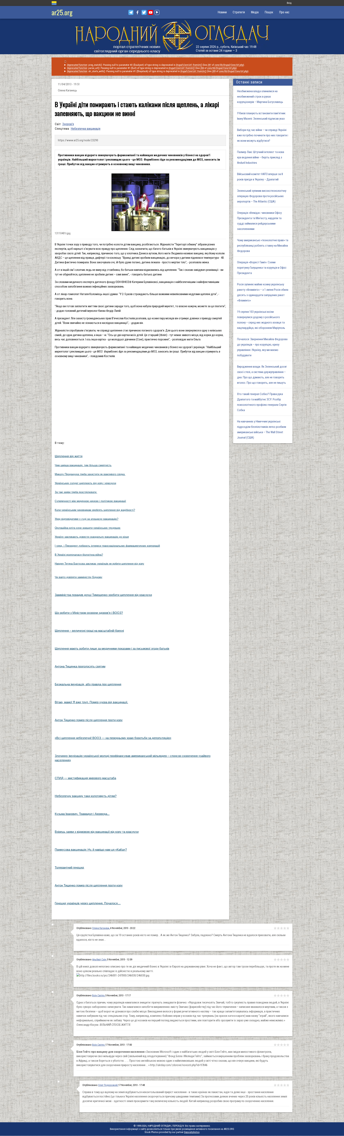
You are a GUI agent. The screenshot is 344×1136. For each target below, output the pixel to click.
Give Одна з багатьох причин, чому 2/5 (278, 995)
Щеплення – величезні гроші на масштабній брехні (89, 630)
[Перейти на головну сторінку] (172, 36)
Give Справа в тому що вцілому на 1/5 (275, 1085)
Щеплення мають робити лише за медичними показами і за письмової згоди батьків (112, 648)
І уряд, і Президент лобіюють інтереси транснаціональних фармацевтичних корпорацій (107, 545)
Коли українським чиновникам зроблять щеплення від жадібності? (95, 509)
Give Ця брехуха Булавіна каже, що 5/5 (287, 928)
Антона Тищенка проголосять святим (80, 666)
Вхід (289, 2)
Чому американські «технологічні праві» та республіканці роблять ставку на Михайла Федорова (262, 245)
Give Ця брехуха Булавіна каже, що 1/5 (275, 928)
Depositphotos (191, 1132)
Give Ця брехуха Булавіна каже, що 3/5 (281, 928)
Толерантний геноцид (69, 867)
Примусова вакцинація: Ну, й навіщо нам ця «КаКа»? (91, 849)
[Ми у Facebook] (137, 12)
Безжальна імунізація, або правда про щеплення (88, 684)
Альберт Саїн (99, 959)
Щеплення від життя (68, 456)
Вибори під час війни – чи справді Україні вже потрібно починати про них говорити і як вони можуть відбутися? (262, 135)
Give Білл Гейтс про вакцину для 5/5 (287, 1044)
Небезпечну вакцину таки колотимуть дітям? (85, 796)
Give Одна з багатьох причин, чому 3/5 (281, 995)
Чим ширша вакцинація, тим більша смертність (83, 465)
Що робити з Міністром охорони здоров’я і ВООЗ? (89, 612)
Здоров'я (68, 124)
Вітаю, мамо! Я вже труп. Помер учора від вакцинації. (91, 702)
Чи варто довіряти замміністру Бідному (78, 577)
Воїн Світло (98, 995)
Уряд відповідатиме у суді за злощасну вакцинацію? (86, 518)
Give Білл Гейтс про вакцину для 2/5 (278, 1044)
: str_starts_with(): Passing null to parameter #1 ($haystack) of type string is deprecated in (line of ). (158, 71)
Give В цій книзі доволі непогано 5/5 (287, 959)
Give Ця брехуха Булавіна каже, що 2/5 (278, 928)
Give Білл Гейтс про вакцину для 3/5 (281, 1044)
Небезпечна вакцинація (85, 129)
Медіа (255, 12)
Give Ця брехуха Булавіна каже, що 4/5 (284, 928)
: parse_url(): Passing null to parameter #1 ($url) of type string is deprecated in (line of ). (152, 68)
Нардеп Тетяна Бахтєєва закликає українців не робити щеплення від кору (99, 563)
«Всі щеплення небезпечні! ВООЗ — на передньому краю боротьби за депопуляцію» (113, 738)
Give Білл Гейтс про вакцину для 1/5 (275, 1044)
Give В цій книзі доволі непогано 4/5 (284, 959)
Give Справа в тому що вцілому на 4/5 (284, 1085)
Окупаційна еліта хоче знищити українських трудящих (87, 527)
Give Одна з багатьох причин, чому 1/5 (275, 995)
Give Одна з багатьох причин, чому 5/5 (287, 995)
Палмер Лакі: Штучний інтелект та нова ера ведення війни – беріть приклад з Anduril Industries (260, 157)
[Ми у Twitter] (144, 12)
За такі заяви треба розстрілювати (76, 492)
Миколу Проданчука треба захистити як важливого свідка (90, 474)
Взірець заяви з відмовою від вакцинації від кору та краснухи (97, 831)
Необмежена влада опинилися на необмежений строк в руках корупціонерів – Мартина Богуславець (260, 96)
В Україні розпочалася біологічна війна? (79, 554)
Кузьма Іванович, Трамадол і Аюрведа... (82, 813)
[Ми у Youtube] (150, 12)
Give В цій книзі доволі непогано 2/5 (278, 959)
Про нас (284, 12)
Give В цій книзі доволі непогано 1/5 (275, 959)
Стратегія (239, 12)
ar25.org (62, 12)
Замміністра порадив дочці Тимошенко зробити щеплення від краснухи (103, 595)
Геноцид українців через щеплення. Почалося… (88, 903)
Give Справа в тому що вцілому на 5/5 (287, 1085)
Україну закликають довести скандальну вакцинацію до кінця (92, 536)
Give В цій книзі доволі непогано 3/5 (281, 959)
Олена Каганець (101, 928)
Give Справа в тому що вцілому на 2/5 (278, 1085)
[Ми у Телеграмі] (130, 12)
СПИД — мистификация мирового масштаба (85, 778)
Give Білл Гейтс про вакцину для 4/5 (284, 1044)
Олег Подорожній (108, 1085)
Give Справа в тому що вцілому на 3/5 (281, 1085)
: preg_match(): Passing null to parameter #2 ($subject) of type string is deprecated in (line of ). (156, 64)
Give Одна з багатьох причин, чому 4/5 (284, 995)
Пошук (269, 12)
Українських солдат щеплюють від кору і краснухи (85, 483)
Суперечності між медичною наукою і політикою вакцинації (90, 501)
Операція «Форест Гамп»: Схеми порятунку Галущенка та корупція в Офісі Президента (261, 268)
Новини (222, 12)
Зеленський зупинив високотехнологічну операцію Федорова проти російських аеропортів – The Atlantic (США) (261, 196)
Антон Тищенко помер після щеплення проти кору (89, 720)
